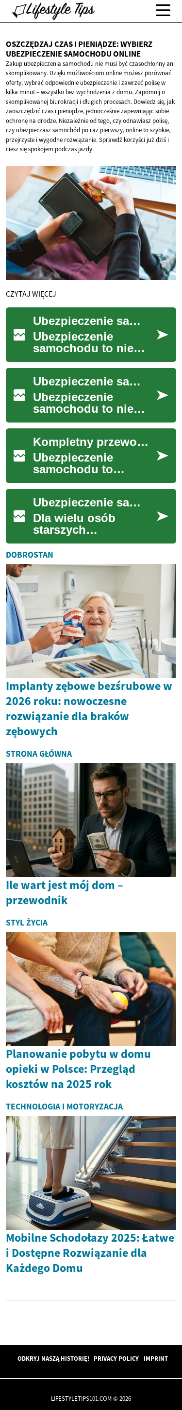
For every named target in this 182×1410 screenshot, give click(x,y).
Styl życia (27, 922)
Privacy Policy (116, 1358)
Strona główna (39, 753)
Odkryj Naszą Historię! (53, 1358)
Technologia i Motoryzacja (64, 1106)
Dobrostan (29, 554)
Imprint (156, 1358)
